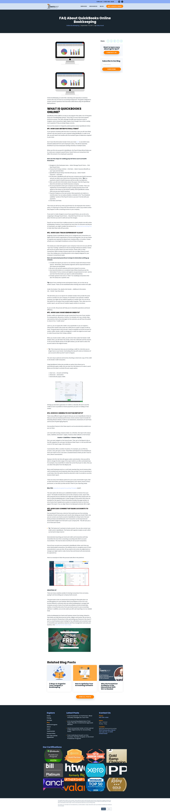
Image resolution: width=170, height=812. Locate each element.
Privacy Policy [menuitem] (51, 733)
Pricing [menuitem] (49, 718)
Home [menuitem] (48, 716)
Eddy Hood (100, 25)
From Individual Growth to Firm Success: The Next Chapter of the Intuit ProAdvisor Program (80, 736)
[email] (121, 41)
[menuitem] (114, 6)
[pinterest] (118, 41)
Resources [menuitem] (93, 6)
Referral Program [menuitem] (52, 724)
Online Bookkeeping (72, 25)
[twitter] (114, 41)
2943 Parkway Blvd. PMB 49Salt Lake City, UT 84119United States (107, 731)
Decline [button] (109, 808)
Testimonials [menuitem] (51, 731)
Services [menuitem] (84, 6)
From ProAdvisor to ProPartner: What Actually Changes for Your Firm (79, 716)
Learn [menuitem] (48, 729)
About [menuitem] (49, 727)
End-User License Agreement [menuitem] (52, 736)
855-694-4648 (103, 717)
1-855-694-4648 (108, 1)
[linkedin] (111, 41)
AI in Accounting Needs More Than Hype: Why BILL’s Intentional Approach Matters (80, 722)
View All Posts (85, 697)
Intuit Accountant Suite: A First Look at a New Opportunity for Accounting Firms (80, 729)
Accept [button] (103, 808)
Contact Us (112, 52)
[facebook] (108, 41)
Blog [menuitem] (102, 6)
